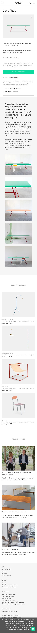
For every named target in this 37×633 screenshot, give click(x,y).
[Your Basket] (31, 3)
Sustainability (6, 569)
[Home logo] (18, 2)
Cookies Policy (18, 629)
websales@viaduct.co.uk (21, 145)
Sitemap (4, 573)
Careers (4, 571)
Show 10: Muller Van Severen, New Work (14, 512)
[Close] (2, 619)
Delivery (4, 583)
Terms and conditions (9, 587)
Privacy (8, 629)
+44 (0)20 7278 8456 (11, 91)
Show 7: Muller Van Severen (10, 549)
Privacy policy (6, 575)
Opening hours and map (9, 585)
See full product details (10, 57)
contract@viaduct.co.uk (13, 89)
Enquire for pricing (18, 72)
